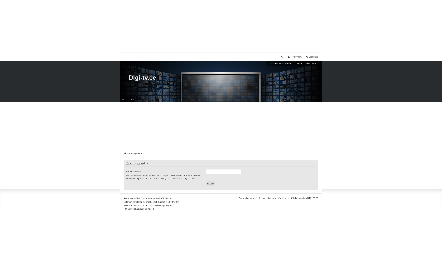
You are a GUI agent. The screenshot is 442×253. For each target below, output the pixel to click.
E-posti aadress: (134, 171)
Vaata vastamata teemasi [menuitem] (280, 63)
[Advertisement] (221, 24)
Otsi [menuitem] (132, 100)
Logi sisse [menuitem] (313, 57)
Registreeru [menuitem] (296, 57)
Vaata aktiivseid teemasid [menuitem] (308, 63)
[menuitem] (129, 209)
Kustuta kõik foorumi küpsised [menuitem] (272, 198)
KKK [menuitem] (124, 100)
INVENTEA (157, 205)
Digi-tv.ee (142, 77)
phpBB (135, 198)
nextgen (168, 205)
